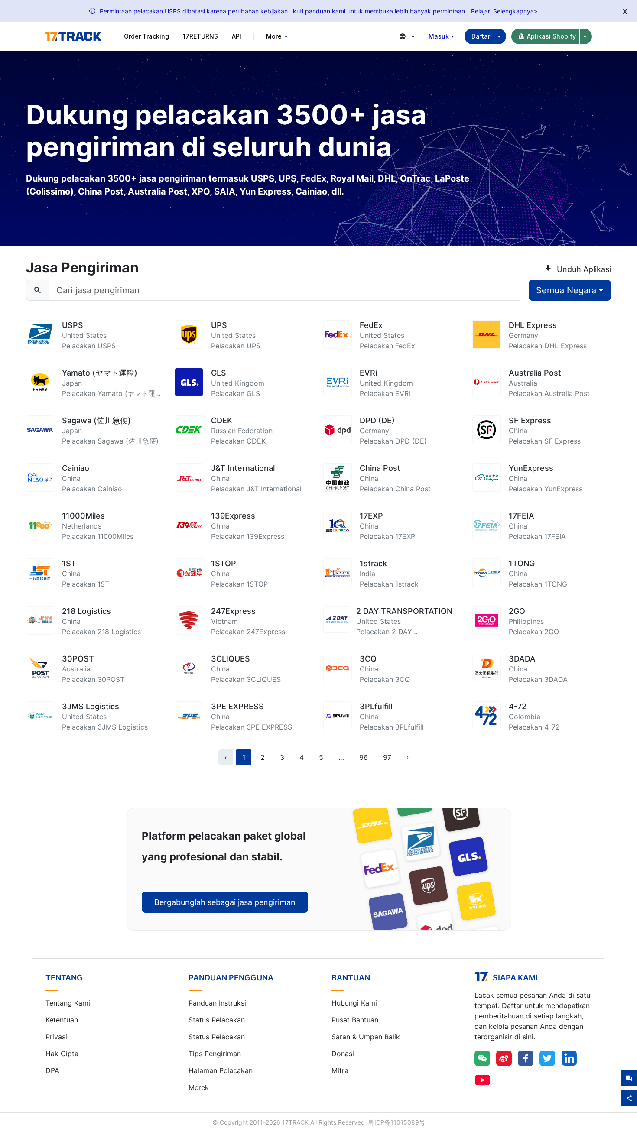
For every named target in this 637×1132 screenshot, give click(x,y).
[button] (341, 757)
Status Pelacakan (216, 1019)
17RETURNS (200, 36)
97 (387, 757)
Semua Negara (566, 290)
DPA (52, 1070)
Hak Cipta (62, 1053)
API (236, 36)
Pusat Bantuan (355, 1019)
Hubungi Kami (354, 1003)
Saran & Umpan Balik (366, 1036)
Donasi (343, 1053)
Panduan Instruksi (217, 1003)
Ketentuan (62, 1019)
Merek (198, 1087)
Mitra (340, 1070)
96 (363, 757)
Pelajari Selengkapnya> (504, 11)
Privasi (56, 1036)
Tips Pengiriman (214, 1053)
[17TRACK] (73, 36)
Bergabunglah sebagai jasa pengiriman (225, 902)
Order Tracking (146, 36)
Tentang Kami (68, 1003)
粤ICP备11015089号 (396, 1122)
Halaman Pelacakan (220, 1070)
